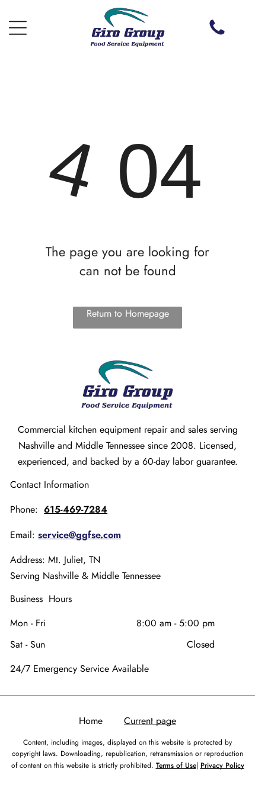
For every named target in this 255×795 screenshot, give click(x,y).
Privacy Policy (222, 765)
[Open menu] (18, 28)
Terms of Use (176, 765)
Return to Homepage (128, 313)
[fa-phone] (217, 34)
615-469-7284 (75, 509)
